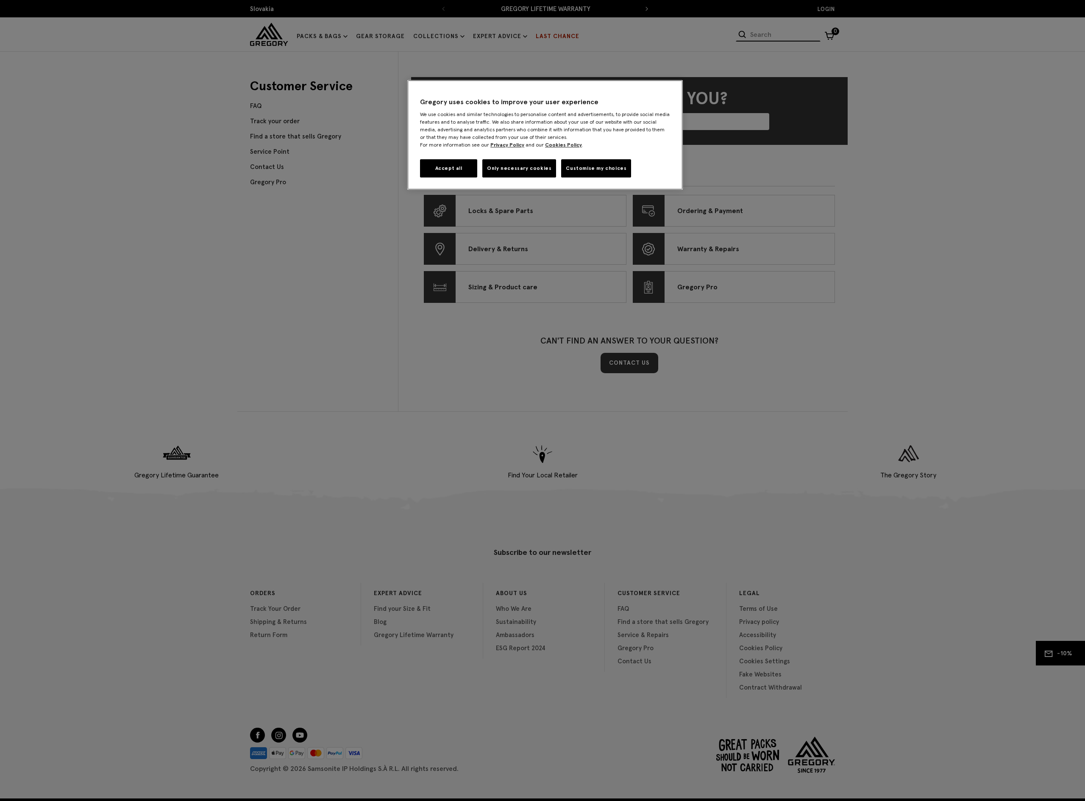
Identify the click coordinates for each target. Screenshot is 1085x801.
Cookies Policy (563, 144)
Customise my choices (596, 168)
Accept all (448, 168)
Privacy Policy (507, 144)
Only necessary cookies (519, 168)
